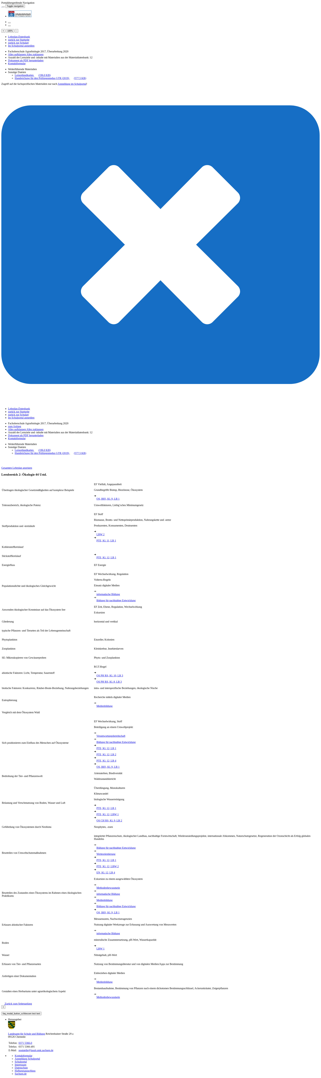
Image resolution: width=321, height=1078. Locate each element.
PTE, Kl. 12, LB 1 (106, 557)
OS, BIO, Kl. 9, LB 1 (108, 498)
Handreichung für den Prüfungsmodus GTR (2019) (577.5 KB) (50, 78)
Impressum (20, 1064)
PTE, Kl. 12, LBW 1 (107, 814)
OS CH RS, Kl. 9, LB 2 (109, 820)
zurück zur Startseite (18, 39)
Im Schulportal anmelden (21, 45)
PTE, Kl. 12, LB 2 (106, 754)
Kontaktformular (17, 63)
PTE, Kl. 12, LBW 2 (107, 866)
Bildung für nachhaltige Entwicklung (116, 600)
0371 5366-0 (25, 1043)
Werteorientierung (105, 854)
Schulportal (21, 1061)
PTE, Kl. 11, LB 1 (106, 540)
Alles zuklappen (34, 54)
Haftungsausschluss (25, 1070)
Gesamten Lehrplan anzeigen (16, 467)
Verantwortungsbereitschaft (110, 735)
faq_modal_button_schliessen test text (21, 1013)
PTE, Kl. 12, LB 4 (106, 760)
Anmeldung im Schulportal (72, 83)
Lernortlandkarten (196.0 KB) (33, 75)
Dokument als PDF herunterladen (25, 60)
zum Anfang (14, 426)
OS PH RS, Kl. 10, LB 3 (109, 675)
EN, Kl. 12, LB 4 (105, 872)
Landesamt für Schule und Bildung (26, 1033)
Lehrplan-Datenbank (19, 36)
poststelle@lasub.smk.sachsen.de (36, 1050)
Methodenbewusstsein (108, 887)
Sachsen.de (21, 1073)
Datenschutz (21, 1067)
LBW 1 (100, 948)
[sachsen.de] (1, 6)
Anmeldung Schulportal (27, 1058)
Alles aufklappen (17, 54)
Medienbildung (104, 706)
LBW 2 (100, 534)
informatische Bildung (108, 594)
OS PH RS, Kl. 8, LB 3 (109, 681)
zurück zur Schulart (18, 42)
